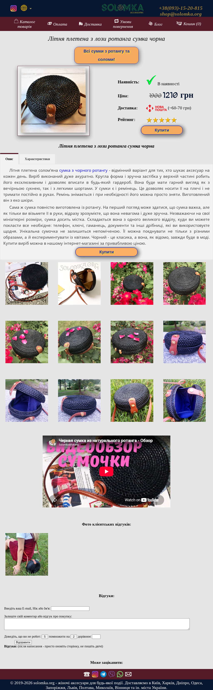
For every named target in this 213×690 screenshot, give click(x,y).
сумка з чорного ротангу (83, 170)
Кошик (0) (192, 24)
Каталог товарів (26, 24)
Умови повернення (123, 24)
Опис (9, 159)
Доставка (93, 24)
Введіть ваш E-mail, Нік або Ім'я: (27, 608)
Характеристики (37, 159)
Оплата (60, 24)
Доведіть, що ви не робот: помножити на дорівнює (48, 636)
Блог (158, 24)
